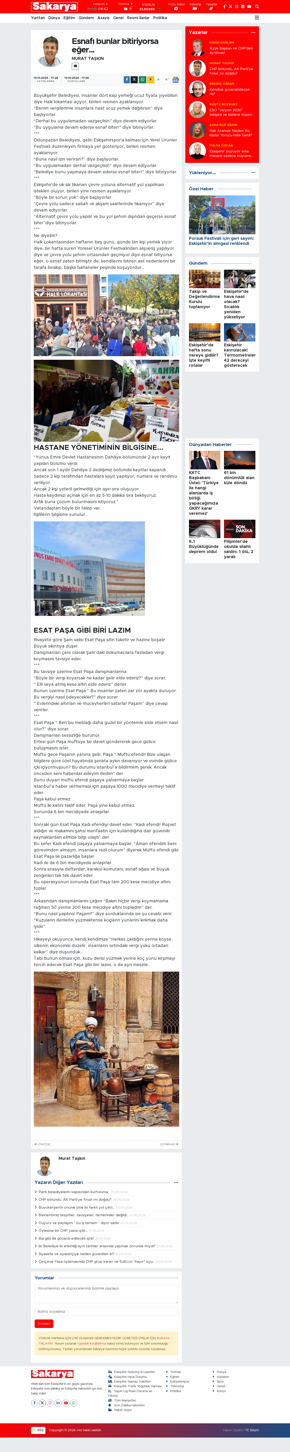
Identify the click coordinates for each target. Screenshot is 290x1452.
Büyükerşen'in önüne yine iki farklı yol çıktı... (77, 1207)
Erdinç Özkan (222, 83)
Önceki (43, 1144)
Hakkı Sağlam (222, 42)
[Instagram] (50, 1403)
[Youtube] (65, 1403)
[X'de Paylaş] (134, 79)
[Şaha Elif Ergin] (197, 130)
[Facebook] (34, 1403)
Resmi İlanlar (138, 18)
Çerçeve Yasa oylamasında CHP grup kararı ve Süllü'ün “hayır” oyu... (97, 1261)
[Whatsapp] (73, 1403)
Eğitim (69, 18)
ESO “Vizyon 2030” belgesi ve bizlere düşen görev (231, 112)
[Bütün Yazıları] (176, 1183)
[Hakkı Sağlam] (197, 47)
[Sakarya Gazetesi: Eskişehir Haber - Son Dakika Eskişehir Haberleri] (54, 7)
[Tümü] (253, 33)
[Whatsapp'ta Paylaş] (142, 79)
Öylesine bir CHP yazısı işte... (63, 1230)
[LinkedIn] (58, 1403)
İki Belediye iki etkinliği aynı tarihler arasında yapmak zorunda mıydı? (98, 1246)
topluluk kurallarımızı (92, 1343)
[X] (42, 1403)
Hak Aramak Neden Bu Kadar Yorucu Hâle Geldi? (231, 133)
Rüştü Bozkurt (224, 104)
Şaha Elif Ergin (223, 125)
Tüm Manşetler (125, 1400)
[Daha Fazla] (150, 79)
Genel (118, 18)
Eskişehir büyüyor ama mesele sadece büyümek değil (231, 154)
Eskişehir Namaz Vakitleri (132, 1381)
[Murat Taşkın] (50, 51)
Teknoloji (177, 1386)
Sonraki (167, 1144)
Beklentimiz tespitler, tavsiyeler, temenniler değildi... (84, 1215)
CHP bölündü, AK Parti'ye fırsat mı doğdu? (76, 1199)
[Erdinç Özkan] (197, 88)
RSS (40, 1430)
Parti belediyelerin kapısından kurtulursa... (75, 1192)
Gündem (86, 18)
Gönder (44, 1323)
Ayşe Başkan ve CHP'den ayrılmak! (231, 51)
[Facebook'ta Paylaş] (127, 79)
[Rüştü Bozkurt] (197, 109)
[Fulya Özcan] (197, 150)
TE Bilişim (252, 1430)
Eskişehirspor (179, 1381)
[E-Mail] (75, 66)
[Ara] (257, 7)
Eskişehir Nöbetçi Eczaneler (134, 1372)
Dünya (54, 18)
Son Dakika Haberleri (129, 1405)
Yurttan (38, 18)
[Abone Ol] (175, 80)
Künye (221, 1391)
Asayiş (103, 18)
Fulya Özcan (221, 145)
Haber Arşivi (123, 1410)
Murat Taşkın (88, 58)
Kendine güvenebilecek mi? (230, 92)
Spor (220, 1381)
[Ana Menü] (257, 18)
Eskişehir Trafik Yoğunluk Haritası (138, 1386)
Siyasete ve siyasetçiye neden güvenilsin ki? (77, 1254)
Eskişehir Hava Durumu (130, 1377)
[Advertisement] (222, 405)
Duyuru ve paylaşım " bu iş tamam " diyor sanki (79, 1223)
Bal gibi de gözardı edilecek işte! (67, 1238)
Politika (160, 18)
